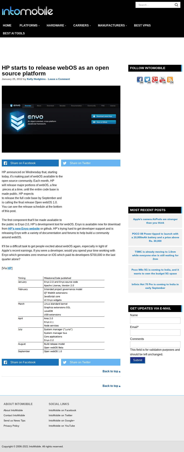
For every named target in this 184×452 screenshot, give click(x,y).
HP (10, 268)
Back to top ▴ (111, 371)
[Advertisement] (92, 51)
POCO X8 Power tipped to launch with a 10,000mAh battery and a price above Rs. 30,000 (155, 237)
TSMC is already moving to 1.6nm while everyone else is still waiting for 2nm (155, 255)
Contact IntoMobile (14, 415)
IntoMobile (34, 11)
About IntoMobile (13, 410)
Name (134, 315)
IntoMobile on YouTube (62, 425)
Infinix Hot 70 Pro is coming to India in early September (155, 286)
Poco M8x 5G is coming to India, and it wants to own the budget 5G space (155, 271)
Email (134, 327)
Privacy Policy (11, 425)
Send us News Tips (14, 420)
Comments (137, 338)
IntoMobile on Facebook (62, 410)
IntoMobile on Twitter (60, 415)
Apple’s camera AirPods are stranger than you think (155, 221)
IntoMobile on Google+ (62, 420)
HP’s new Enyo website (24, 228)
